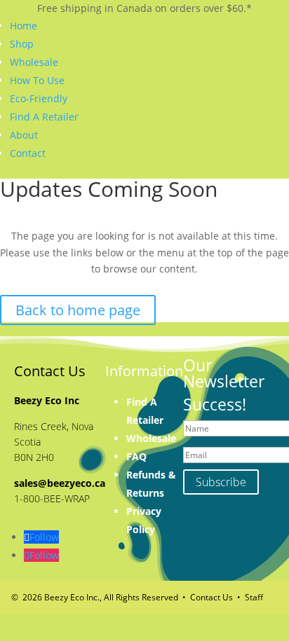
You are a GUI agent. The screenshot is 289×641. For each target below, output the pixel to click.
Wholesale (34, 62)
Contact (28, 153)
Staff (254, 597)
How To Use (37, 80)
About (24, 135)
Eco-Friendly (38, 98)
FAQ (136, 456)
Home (23, 25)
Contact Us (211, 597)
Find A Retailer (44, 116)
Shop (22, 43)
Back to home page (77, 310)
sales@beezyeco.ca (59, 483)
